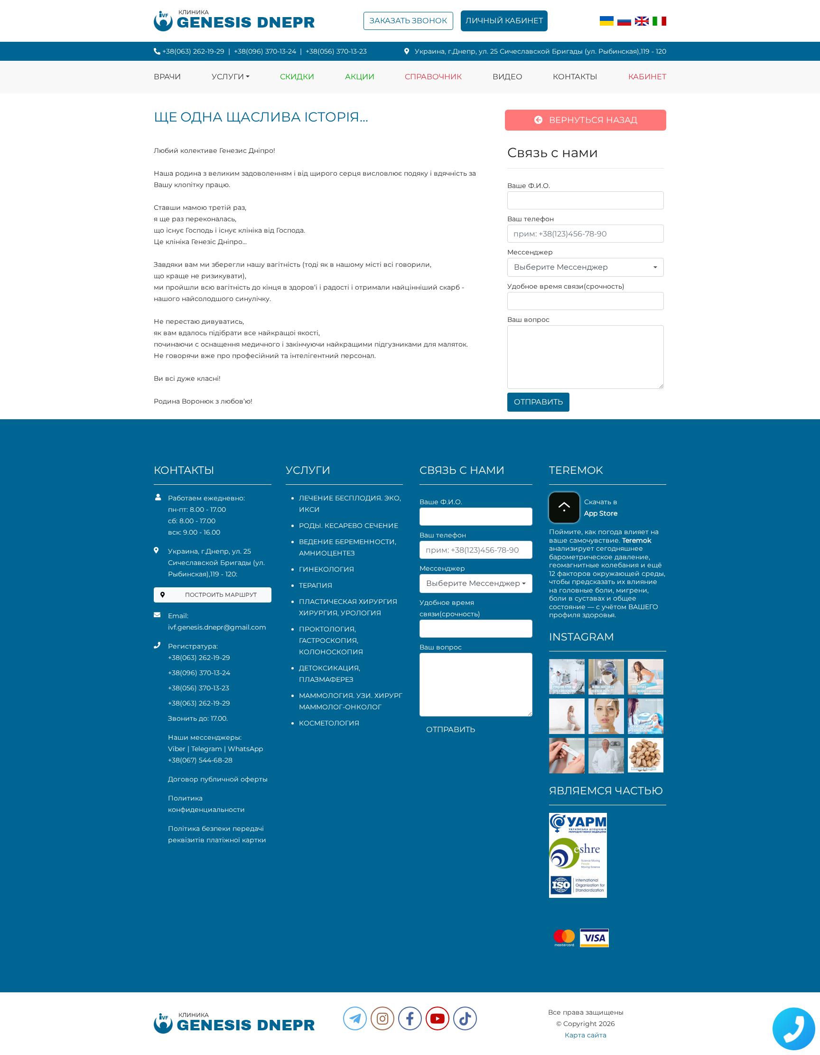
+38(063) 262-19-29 (193, 51)
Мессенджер (530, 252)
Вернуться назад (592, 120)
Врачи (167, 76)
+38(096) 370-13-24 (265, 51)
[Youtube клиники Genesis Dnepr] (437, 1018)
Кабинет (647, 76)
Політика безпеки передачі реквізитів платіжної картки (217, 834)
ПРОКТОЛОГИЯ (326, 629)
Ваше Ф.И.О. (528, 185)
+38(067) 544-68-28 (200, 760)
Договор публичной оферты (218, 779)
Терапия (315, 585)
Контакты (575, 76)
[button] (410, 1018)
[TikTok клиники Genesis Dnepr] (465, 1018)
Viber (177, 748)
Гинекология (326, 569)
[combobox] (585, 267)
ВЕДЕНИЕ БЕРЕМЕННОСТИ (347, 541)
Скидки (297, 76)
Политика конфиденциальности (206, 804)
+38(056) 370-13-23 (336, 51)
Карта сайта (585, 1035)
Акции (359, 76)
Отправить (538, 401)
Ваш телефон (530, 219)
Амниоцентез (327, 553)
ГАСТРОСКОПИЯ (328, 640)
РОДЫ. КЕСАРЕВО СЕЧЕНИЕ (348, 525)
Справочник (433, 76)
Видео (507, 76)
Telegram (206, 748)
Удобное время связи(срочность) (565, 286)
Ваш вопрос (528, 319)
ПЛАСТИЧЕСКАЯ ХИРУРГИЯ (348, 601)
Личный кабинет (504, 20)
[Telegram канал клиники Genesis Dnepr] (355, 1018)
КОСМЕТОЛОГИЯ (329, 723)
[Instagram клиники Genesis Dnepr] (382, 1018)
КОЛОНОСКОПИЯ (331, 652)
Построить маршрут (221, 594)
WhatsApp (245, 748)
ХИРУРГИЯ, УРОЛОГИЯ (340, 613)
